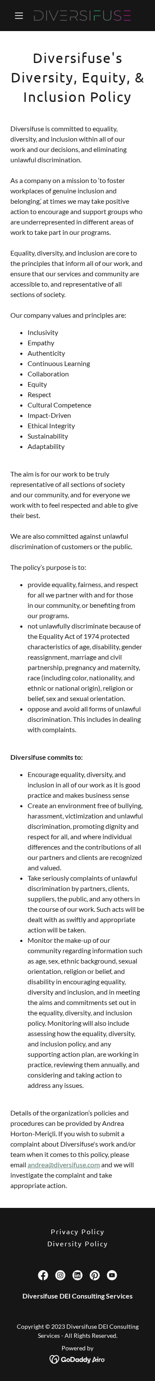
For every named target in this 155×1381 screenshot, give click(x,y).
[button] (20, 15)
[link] (77, 15)
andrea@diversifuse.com (64, 1164)
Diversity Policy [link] (77, 1243)
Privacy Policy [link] (78, 1231)
